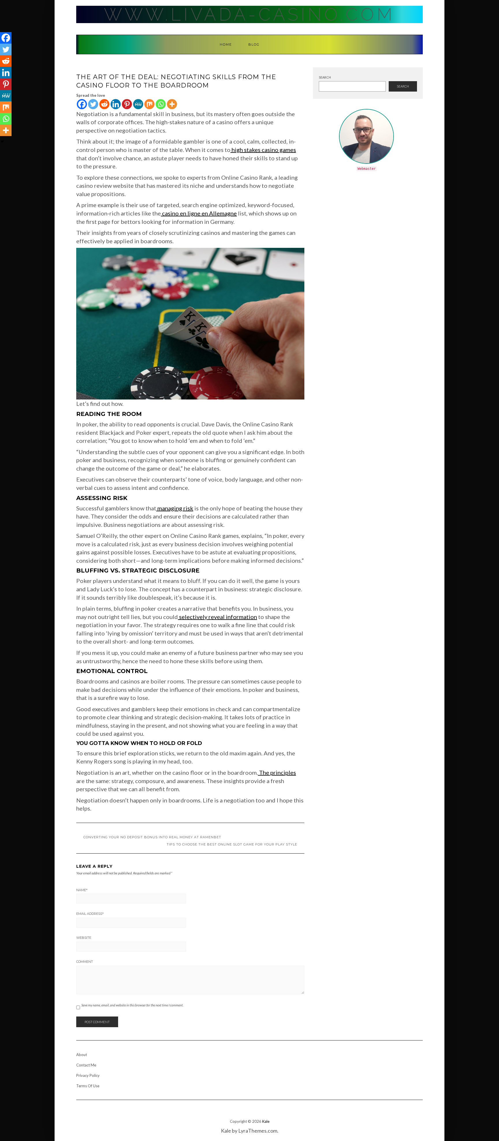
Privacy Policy (88, 1075)
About (81, 1054)
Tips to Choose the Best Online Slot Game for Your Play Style (232, 844)
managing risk (175, 508)
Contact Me (86, 1065)
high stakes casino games (264, 149)
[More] (172, 104)
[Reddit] (104, 104)
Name (81, 890)
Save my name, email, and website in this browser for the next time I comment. (132, 1005)
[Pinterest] (127, 104)
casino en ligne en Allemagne (199, 213)
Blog (254, 44)
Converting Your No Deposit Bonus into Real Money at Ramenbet (152, 837)
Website (83, 938)
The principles (277, 772)
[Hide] (2, 141)
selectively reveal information (218, 616)
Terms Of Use (87, 1086)
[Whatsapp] (161, 104)
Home (226, 44)
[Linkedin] (116, 104)
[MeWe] (138, 104)
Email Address (90, 914)
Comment (84, 962)
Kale (265, 1121)
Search (325, 77)
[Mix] (149, 104)
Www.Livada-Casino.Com (249, 14)
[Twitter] (93, 104)
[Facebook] (82, 104)
